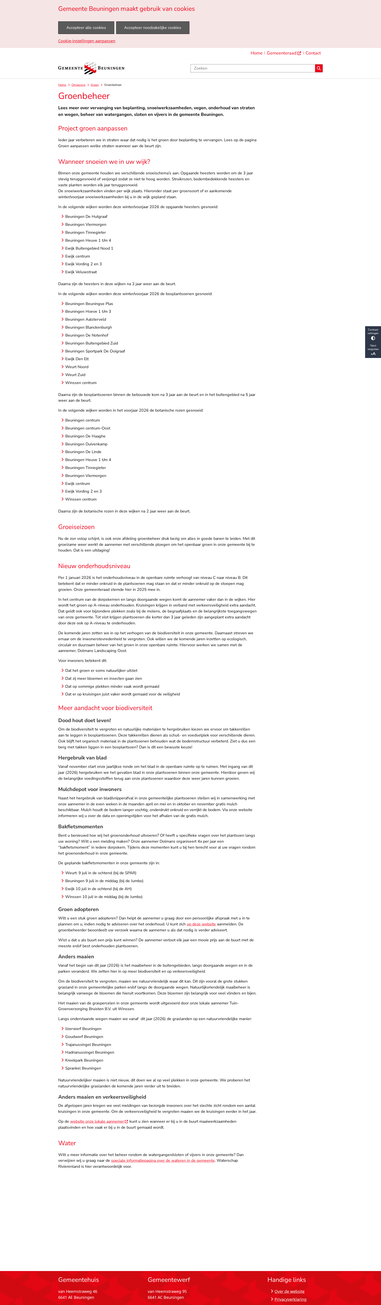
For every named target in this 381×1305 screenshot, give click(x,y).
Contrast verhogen (373, 331)
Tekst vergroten (373, 347)
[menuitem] (284, 53)
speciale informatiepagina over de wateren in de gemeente (163, 1160)
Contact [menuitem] (313, 53)
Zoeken (319, 68)
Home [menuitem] (257, 53)
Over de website (289, 1291)
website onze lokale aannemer (97, 1121)
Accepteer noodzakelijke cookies (152, 27)
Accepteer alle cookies (86, 27)
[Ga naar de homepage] (91, 68)
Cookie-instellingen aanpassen (86, 40)
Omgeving (78, 85)
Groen (95, 85)
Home (62, 85)
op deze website (201, 924)
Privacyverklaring (290, 1299)
